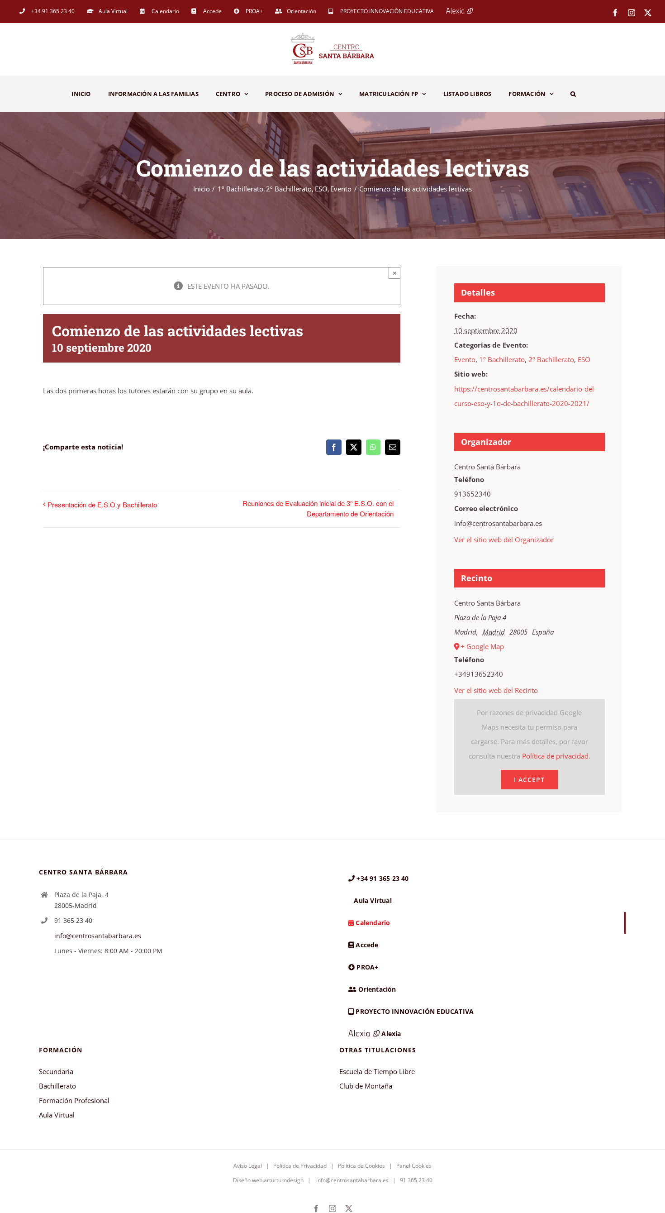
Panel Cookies (414, 1166)
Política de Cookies (361, 1166)
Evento (464, 359)
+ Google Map (482, 646)
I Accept (529, 779)
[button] (573, 94)
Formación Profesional (74, 1100)
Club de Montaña (365, 1085)
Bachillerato (57, 1085)
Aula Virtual (57, 1114)
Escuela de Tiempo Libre (377, 1071)
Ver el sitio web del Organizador (504, 539)
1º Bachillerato (502, 359)
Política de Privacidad (300, 1166)
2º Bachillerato (551, 359)
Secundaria (56, 1071)
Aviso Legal (247, 1166)
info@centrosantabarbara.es (97, 935)
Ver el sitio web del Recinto (496, 690)
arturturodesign (284, 1180)
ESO (584, 359)
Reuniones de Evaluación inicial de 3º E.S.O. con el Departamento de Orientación (318, 508)
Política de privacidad (555, 755)
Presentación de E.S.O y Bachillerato (102, 504)
